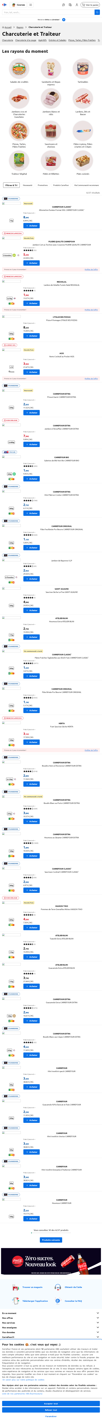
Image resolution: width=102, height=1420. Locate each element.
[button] (30, 4)
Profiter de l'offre (91, 269)
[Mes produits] (70, 4)
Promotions (43, 185)
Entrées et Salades (57, 40)
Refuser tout (51, 1410)
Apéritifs (42, 40)
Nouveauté (27, 185)
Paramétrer (51, 1416)
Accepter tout (51, 1403)
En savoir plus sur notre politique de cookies (23, 1379)
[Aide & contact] (63, 4)
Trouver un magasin (32, 1287)
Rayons (20, 27)
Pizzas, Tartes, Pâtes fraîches (82, 40)
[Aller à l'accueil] (4, 4)
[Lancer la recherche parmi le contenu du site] (97, 12)
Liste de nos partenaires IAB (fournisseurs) (22, 1393)
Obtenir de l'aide (73, 1287)
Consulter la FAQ (73, 1300)
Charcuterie (7, 40)
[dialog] (51, 1379)
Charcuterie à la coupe (25, 40)
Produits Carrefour (61, 185)
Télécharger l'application (35, 1300)
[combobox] (51, 12)
